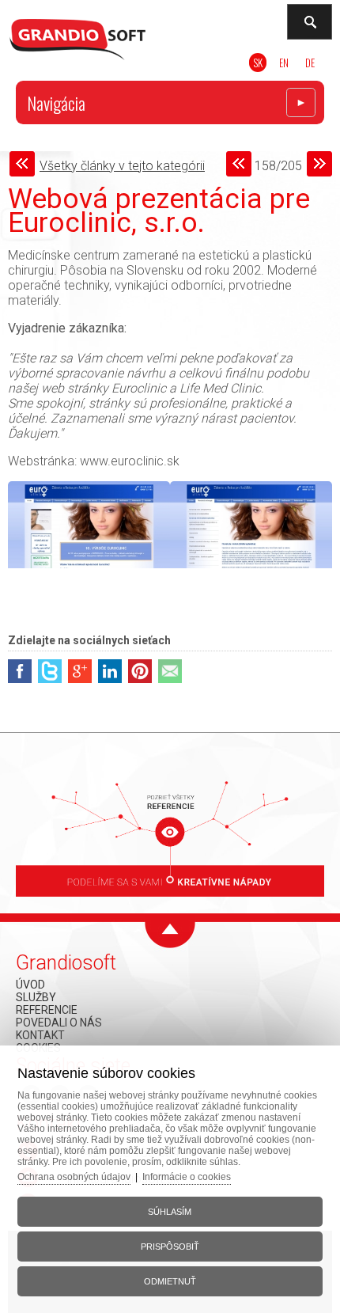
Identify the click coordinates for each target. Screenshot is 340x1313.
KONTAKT (40, 1035)
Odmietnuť (170, 1281)
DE (310, 62)
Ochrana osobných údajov (73, 1176)
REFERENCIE (46, 1010)
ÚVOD (30, 984)
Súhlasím (169, 1211)
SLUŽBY (36, 997)
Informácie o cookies (186, 1176)
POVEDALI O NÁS (59, 1022)
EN (284, 62)
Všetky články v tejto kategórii (122, 165)
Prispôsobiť (170, 1246)
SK (258, 62)
